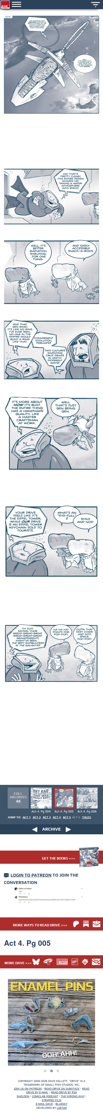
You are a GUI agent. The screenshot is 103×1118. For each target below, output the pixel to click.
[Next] (68, 829)
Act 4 (57, 817)
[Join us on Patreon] (76, 924)
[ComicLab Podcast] (75, 962)
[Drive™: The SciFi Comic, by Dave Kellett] (5, 5)
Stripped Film (51, 1100)
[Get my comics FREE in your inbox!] (96, 924)
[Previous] (34, 829)
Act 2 (37, 817)
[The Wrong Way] (85, 962)
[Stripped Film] (62, 962)
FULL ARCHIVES (18, 795)
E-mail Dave (44, 1103)
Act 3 (47, 817)
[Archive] (95, 4)
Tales (86, 817)
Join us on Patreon (28, 1088)
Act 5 (67, 817)
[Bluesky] (36, 962)
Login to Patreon (31, 875)
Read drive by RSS (64, 1092)
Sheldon (23, 1096)
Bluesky (61, 1103)
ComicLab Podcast (45, 1096)
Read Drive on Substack (61, 1088)
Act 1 (27, 817)
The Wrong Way (73, 1096)
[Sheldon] (48, 962)
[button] (45, 1071)
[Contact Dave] (96, 962)
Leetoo (62, 1107)
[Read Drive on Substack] (86, 924)
